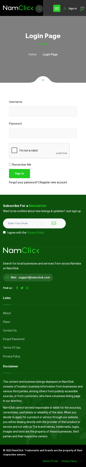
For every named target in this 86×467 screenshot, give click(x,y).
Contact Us (10, 330)
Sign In (73, 8)
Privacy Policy (35, 232)
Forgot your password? (23, 182)
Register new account (53, 182)
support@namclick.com (34, 277)
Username (15, 101)
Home (32, 54)
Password (15, 123)
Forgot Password (13, 339)
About (7, 313)
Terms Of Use (11, 347)
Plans (6, 321)
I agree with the (25, 232)
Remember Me (21, 164)
